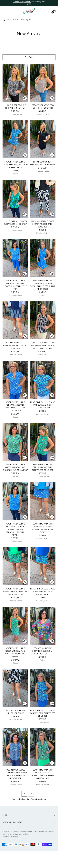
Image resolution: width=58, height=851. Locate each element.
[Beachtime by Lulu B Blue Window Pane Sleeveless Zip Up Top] (43, 688)
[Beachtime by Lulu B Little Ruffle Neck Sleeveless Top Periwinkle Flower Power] (15, 501)
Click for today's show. (22, 2)
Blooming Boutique (24, 831)
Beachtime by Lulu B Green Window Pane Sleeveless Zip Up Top (42, 467)
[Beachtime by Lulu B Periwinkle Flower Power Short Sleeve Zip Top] (15, 258)
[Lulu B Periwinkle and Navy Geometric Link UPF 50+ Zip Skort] (15, 320)
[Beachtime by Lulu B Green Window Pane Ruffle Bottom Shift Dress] (15, 626)
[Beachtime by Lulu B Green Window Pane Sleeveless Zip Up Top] (43, 442)
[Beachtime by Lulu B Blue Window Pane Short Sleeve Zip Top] (43, 380)
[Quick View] (24, 98)
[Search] (3, 19)
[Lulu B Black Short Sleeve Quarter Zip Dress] (43, 139)
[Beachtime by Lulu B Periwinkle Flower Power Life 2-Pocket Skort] (43, 501)
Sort (31, 57)
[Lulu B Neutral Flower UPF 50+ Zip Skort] (15, 688)
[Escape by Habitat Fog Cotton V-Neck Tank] (43, 83)
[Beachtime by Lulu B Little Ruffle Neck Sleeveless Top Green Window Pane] (43, 747)
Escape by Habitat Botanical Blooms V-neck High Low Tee (42, 651)
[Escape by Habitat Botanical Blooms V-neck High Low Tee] (43, 626)
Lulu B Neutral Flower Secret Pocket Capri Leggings (42, 224)
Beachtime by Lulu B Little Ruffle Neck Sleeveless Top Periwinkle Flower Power (15, 529)
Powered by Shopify (10, 836)
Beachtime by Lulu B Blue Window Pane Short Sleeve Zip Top (42, 405)
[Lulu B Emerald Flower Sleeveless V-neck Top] (15, 199)
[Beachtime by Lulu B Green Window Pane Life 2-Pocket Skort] (15, 566)
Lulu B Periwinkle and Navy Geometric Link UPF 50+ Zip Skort (15, 346)
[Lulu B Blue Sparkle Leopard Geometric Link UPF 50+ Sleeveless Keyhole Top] (15, 747)
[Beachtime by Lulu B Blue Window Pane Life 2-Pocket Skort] (43, 566)
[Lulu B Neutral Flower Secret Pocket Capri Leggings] (43, 199)
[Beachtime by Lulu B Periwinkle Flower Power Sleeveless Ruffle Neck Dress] (43, 258)
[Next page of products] (37, 794)
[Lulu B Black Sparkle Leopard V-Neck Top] (15, 83)
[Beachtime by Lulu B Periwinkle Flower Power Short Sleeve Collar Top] (15, 380)
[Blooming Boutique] (29, 11)
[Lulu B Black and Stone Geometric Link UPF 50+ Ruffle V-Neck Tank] (43, 320)
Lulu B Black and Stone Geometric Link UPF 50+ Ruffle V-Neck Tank (42, 346)
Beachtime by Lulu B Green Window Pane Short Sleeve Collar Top (15, 467)
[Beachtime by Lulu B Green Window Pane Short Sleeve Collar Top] (15, 442)
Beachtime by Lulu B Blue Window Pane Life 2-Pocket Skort (42, 592)
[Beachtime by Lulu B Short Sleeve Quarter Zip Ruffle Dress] (15, 139)
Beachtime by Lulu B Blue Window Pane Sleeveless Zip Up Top (42, 713)
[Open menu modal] (4, 11)
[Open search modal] (48, 11)
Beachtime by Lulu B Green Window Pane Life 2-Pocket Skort (15, 592)
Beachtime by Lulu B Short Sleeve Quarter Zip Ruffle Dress (15, 165)
